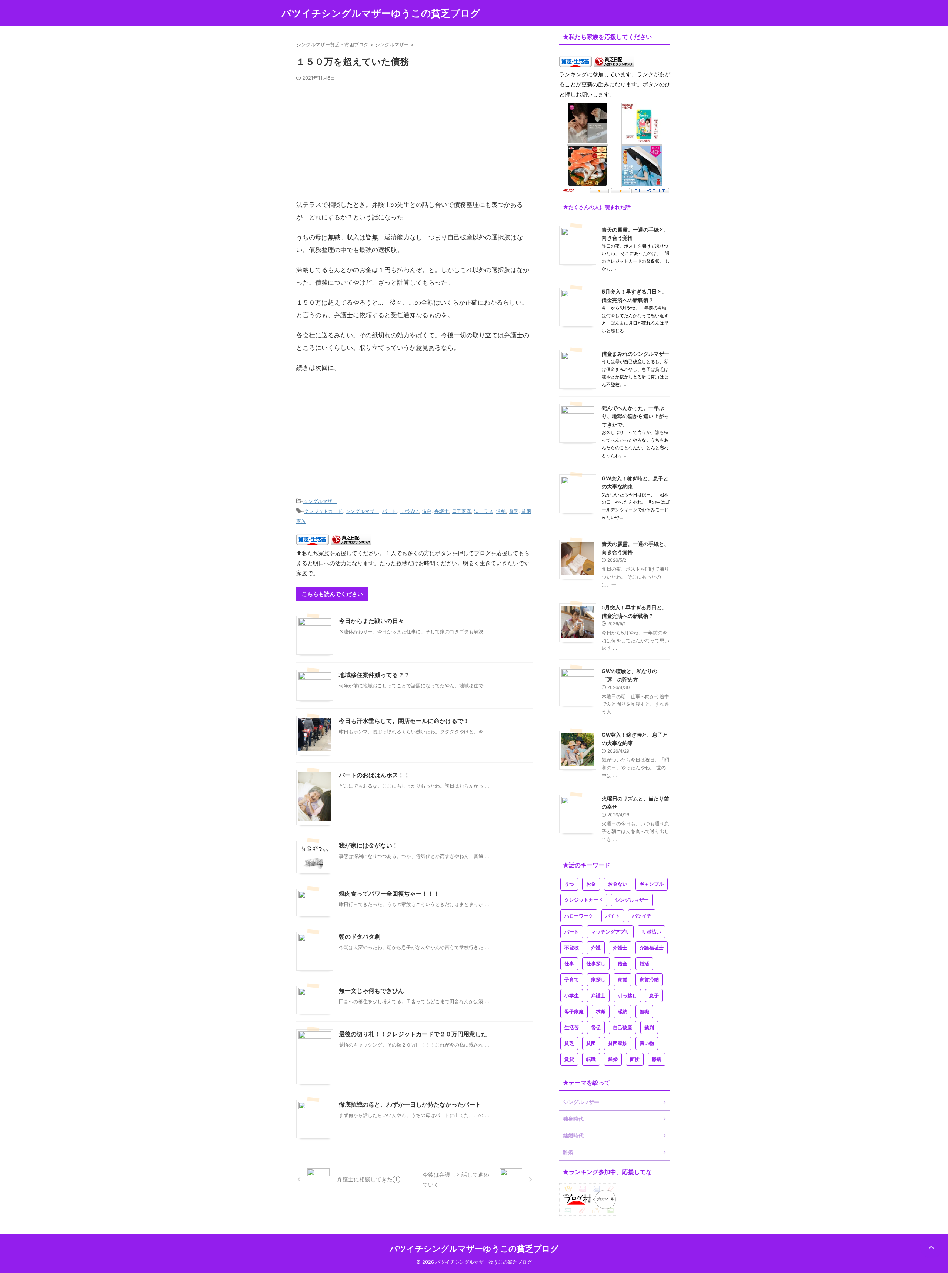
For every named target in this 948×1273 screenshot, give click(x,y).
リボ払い (409, 511)
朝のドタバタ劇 (359, 937)
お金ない (617, 884)
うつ (569, 884)
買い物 (647, 1043)
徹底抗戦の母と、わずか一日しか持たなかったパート (410, 1104)
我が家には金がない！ (368, 845)
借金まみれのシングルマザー (635, 354)
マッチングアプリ (610, 932)
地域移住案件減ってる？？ (374, 675)
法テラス (483, 511)
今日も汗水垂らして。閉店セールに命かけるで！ (404, 721)
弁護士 (441, 511)
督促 (596, 1027)
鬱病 (656, 1059)
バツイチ (641, 916)
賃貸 (569, 1059)
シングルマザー (320, 501)
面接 (635, 1059)
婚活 (644, 964)
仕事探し (595, 964)
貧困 (591, 1043)
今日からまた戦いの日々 (371, 621)
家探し (598, 979)
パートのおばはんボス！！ (374, 775)
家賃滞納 (649, 979)
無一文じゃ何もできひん (371, 991)
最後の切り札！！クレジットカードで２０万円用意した (413, 1034)
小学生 (571, 995)
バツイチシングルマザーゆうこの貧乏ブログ (380, 13)
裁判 (649, 1027)
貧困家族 (617, 1043)
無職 (644, 1011)
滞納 (501, 511)
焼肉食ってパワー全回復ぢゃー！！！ (389, 894)
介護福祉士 (652, 948)
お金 (591, 884)
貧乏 (513, 511)
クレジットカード (323, 511)
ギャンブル (652, 884)
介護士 (620, 948)
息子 (654, 995)
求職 (600, 1011)
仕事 (569, 964)
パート (389, 511)
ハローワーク (578, 916)
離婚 (613, 1059)
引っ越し (627, 995)
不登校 (571, 948)
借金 (426, 511)
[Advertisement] (414, 143)
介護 (596, 948)
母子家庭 (461, 511)
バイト (612, 916)
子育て (571, 979)
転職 (591, 1059)
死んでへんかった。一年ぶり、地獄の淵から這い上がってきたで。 (635, 416)
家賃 (622, 979)
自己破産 (622, 1027)
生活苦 (571, 1027)
